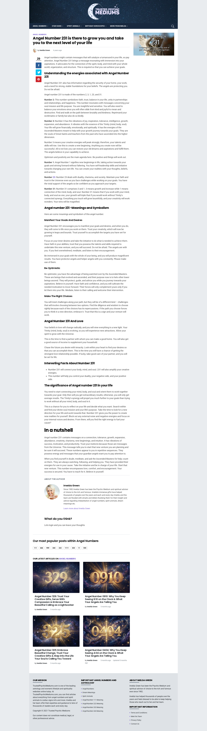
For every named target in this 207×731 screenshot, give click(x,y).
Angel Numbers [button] (39, 26)
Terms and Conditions (139, 713)
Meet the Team (136, 716)
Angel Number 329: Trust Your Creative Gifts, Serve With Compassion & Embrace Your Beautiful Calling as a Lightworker (54, 601)
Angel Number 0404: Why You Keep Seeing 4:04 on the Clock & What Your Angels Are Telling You (106, 652)
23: (54, 177)
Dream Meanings (89, 692)
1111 (67, 548)
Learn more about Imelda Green (76, 508)
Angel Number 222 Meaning (93, 704)
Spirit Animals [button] (73, 26)
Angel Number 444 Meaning (93, 711)
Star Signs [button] (56, 26)
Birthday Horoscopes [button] (95, 26)
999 (47, 548)
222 (60, 548)
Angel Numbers (67, 558)
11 (79, 548)
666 (41, 548)
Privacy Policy (136, 720)
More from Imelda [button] (118, 26)
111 (35, 548)
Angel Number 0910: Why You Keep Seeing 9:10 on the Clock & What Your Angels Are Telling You (105, 599)
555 (84, 548)
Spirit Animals (88, 696)
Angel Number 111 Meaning (93, 700)
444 (53, 548)
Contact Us (135, 724)
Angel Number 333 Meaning (93, 707)
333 (73, 548)
